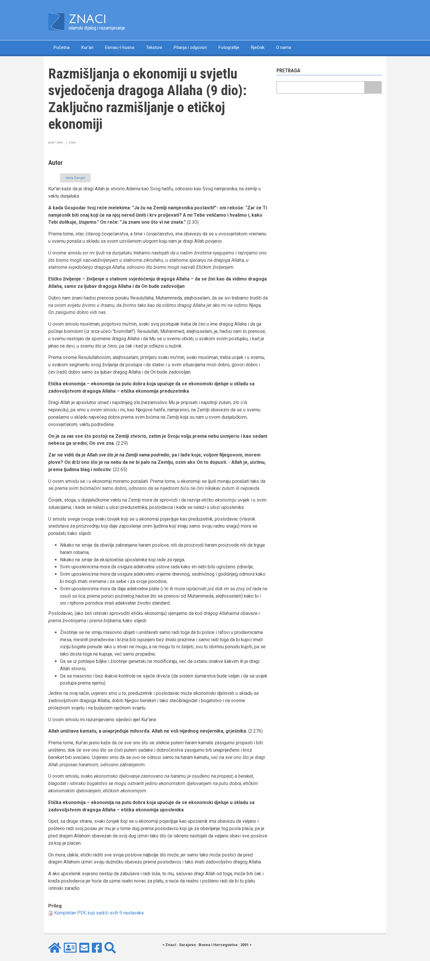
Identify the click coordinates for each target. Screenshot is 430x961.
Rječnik (257, 47)
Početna (62, 47)
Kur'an (87, 47)
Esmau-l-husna (119, 47)
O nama (283, 47)
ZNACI (87, 19)
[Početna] (56, 21)
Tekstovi (154, 47)
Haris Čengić (75, 178)
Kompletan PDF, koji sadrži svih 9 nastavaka (99, 913)
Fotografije (229, 47)
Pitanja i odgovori (190, 47)
